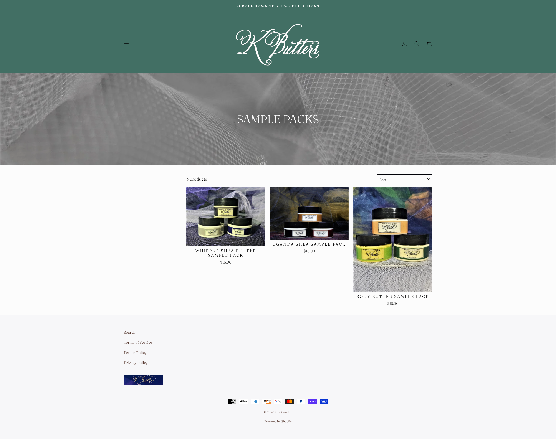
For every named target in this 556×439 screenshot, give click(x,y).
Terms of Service (138, 342)
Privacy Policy (136, 362)
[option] (278, 6)
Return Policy (135, 352)
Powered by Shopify (278, 421)
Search (129, 332)
